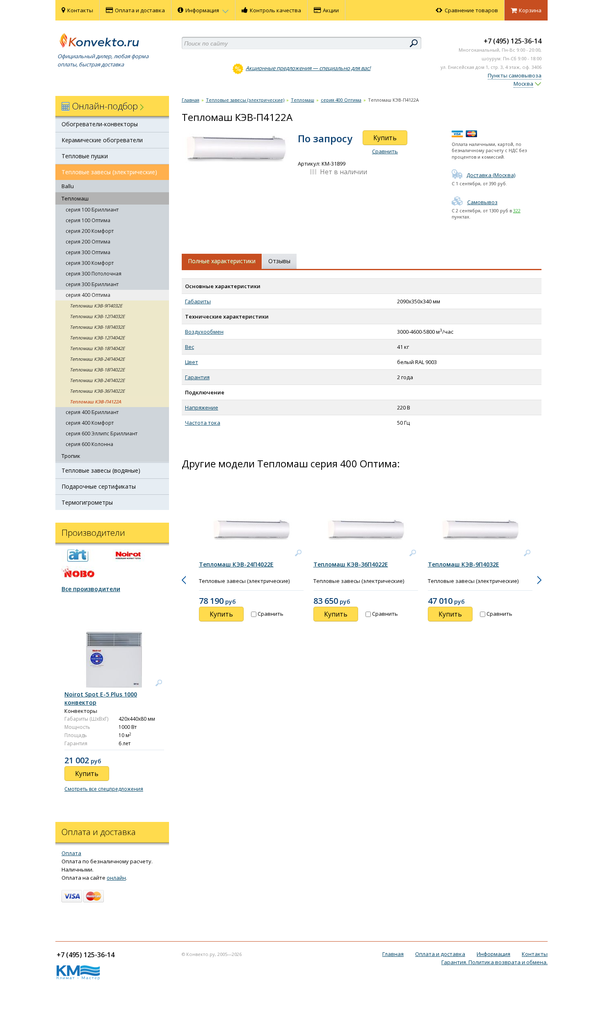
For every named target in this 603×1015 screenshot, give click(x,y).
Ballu (68, 186)
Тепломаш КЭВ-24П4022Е (97, 380)
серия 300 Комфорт (90, 262)
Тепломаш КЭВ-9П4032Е (96, 306)
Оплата (71, 853)
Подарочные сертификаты (99, 486)
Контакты (80, 10)
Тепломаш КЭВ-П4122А (95, 401)
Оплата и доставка (140, 10)
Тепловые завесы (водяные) (101, 470)
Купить (385, 137)
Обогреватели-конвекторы (100, 124)
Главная (190, 100)
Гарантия (197, 377)
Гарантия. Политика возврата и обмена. (494, 962)
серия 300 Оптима (88, 252)
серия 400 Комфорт (90, 422)
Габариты (198, 301)
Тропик (71, 456)
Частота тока (202, 422)
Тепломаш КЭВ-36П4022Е (97, 391)
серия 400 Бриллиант (92, 412)
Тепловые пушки (85, 156)
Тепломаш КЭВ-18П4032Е (97, 327)
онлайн (116, 877)
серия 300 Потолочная (93, 273)
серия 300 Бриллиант (92, 284)
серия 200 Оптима (88, 241)
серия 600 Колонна (89, 444)
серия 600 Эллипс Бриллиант (101, 433)
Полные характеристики (222, 261)
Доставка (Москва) (490, 175)
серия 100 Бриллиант (92, 209)
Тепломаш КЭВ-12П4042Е (97, 338)
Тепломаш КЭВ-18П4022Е (97, 369)
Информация (202, 10)
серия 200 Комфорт (90, 231)
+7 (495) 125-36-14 (512, 41)
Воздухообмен (204, 331)
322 (517, 210)
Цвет (191, 362)
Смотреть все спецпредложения (103, 788)
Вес (189, 346)
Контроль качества (275, 10)
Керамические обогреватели (102, 140)
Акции (331, 10)
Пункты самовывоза (514, 75)
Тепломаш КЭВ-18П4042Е (97, 348)
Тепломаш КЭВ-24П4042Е (97, 359)
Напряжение (201, 407)
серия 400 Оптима (88, 294)
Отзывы (279, 261)
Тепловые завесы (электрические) (109, 172)
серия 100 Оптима (88, 220)
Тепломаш (75, 198)
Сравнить (385, 151)
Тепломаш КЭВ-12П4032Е (97, 316)
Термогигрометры (87, 502)
